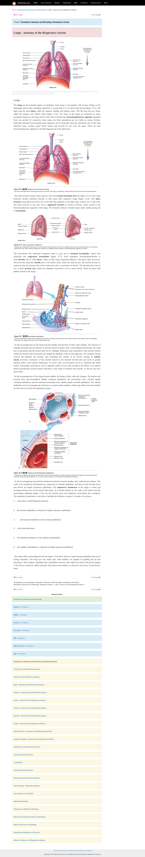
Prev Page (19, 15)
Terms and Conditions (68, 850)
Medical (57, 3)
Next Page (95, 15)
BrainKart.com (24, 3)
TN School (83, 3)
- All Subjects (21, 607)
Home (14, 10)
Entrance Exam (96, 3)
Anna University (46, 3)
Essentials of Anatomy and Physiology (32, 10)
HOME (35, 3)
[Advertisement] (119, 41)
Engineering (67, 3)
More (106, 3)
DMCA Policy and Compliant (83, 850)
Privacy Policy (57, 850)
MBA (75, 3)
